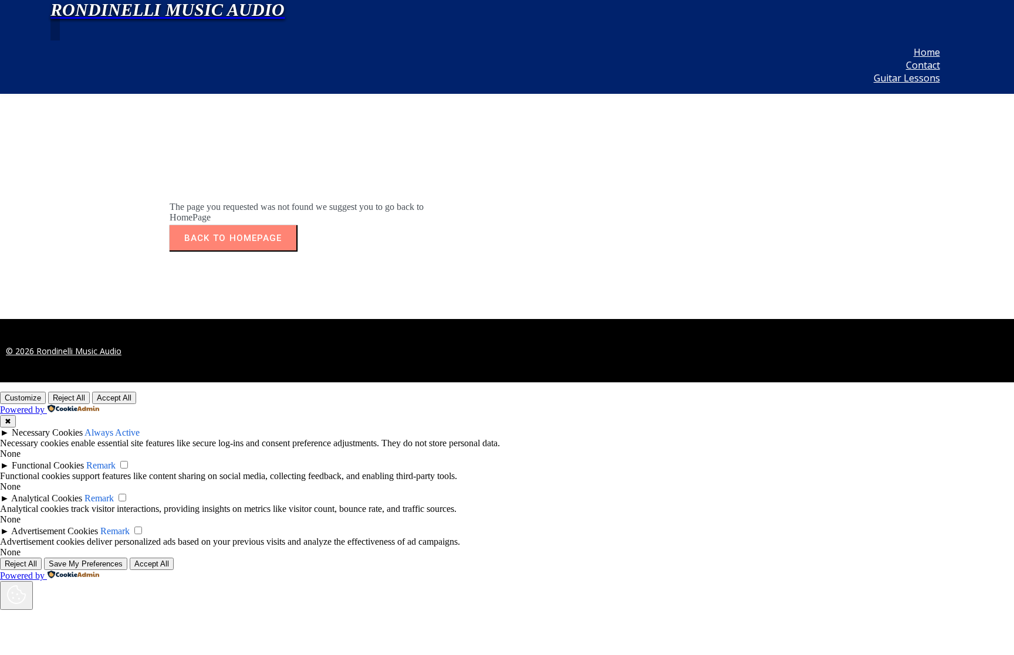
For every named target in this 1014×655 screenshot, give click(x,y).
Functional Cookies (48, 465)
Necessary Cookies (47, 432)
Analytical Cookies (46, 498)
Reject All (69, 397)
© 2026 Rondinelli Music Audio (63, 351)
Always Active (112, 432)
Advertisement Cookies (54, 531)
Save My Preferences (86, 563)
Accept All (114, 397)
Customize (23, 397)
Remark (101, 465)
